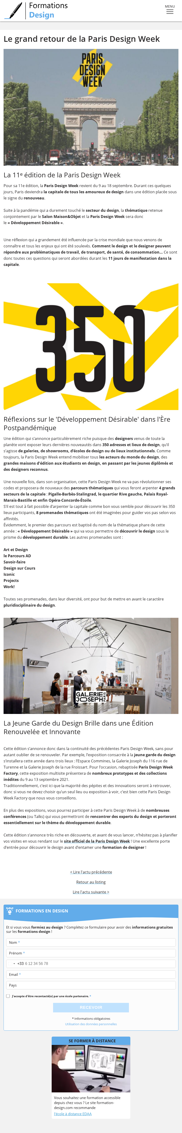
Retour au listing (91, 882)
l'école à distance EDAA (73, 1113)
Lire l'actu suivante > (91, 892)
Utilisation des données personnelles (91, 1024)
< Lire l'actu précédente (91, 872)
